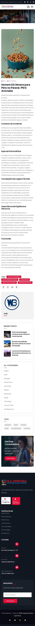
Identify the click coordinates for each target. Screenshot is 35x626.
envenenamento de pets (10, 279)
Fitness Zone (8, 382)
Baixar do (4, 500)
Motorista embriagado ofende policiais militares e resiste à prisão (21, 334)
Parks (6, 428)
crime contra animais (14, 277)
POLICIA (14, 81)
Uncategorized (9, 409)
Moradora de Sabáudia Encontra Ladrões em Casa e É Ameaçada (21, 344)
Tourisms (27, 428)
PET (10, 81)
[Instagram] (30, 2)
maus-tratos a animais (9, 282)
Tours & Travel (8, 405)
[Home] (7, 6)
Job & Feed (7, 386)
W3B (4, 81)
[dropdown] (32, 6)
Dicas (5, 375)
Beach (16, 425)
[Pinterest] (33, 2)
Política (6, 390)
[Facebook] (24, 2)
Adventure (8, 425)
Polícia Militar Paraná (25, 282)
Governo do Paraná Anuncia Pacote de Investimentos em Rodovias (21, 353)
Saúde (6, 398)
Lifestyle (23, 425)
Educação (7, 378)
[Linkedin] (25, 620)
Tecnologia (7, 401)
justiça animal (24, 279)
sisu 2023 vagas (16, 428)
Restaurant (7, 394)
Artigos (6, 371)
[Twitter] (27, 2)
